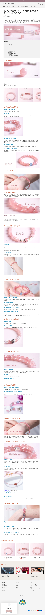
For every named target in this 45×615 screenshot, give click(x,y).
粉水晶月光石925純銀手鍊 (7, 347)
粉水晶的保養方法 (11, 54)
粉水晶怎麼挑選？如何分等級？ (13, 55)
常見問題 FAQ (4, 584)
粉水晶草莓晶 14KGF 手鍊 (7, 490)
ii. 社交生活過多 (8, 325)
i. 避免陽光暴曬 (8, 459)
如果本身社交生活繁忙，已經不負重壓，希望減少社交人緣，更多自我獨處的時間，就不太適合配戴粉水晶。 (21, 327)
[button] (4, 7)
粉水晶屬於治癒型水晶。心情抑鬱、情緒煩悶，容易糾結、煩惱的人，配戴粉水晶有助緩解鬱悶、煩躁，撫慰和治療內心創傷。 (21, 300)
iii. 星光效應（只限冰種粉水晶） (12, 532)
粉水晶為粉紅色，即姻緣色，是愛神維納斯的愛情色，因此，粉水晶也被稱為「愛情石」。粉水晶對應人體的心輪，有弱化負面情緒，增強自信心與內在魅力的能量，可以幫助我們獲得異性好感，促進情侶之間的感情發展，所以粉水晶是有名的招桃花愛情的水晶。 (21, 195)
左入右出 (6, 244)
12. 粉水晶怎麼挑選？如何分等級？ (14, 504)
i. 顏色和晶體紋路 (8, 369)
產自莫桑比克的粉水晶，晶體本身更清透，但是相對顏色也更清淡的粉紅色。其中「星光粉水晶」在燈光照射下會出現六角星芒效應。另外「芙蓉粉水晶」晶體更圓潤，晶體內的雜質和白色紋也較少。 (21, 394)
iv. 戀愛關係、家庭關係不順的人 (12, 311)
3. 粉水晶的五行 (9, 171)
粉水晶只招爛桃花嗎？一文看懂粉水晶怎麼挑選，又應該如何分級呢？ (21, 12)
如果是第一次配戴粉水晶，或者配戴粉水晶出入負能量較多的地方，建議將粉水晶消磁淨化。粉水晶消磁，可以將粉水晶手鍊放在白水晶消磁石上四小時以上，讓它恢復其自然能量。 (21, 499)
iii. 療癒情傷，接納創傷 (10, 138)
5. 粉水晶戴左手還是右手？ (12, 226)
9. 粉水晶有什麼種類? (10, 385)
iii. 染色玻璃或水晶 (9, 378)
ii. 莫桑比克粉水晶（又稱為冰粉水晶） (13, 391)
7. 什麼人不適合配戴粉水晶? (12, 319)
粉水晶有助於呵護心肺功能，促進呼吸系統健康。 (12, 111)
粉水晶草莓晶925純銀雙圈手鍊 (8, 136)
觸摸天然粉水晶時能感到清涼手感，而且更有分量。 (12, 376)
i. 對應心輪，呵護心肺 (9, 109)
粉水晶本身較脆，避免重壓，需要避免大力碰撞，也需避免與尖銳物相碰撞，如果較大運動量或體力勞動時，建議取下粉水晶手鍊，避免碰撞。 (21, 469)
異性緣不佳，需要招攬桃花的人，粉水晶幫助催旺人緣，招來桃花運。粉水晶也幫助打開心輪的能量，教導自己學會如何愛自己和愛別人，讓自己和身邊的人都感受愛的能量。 (21, 305)
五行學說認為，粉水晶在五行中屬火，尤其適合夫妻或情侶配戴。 (14, 172)
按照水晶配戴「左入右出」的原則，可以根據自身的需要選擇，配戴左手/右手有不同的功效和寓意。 (20, 245)
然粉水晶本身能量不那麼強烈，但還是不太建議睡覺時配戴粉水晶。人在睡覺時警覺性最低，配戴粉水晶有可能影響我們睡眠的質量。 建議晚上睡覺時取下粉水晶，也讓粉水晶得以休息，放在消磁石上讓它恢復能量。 (21, 437)
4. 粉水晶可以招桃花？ (11, 192)
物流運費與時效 (4, 585)
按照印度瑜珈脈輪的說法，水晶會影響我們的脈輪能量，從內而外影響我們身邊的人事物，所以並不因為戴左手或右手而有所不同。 (21, 255)
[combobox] (27, 4)
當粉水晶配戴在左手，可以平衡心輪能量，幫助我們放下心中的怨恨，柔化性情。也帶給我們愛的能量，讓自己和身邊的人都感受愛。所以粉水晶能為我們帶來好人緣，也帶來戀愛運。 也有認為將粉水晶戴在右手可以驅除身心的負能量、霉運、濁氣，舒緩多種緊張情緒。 (21, 249)
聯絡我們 (17, 587)
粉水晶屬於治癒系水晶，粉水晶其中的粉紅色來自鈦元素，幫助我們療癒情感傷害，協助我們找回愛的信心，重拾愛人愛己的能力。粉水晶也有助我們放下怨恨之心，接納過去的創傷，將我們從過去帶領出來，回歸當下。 (21, 141)
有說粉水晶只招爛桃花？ (10, 215)
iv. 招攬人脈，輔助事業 (10, 144)
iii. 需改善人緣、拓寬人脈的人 (11, 307)
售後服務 (3, 590)
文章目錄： (7, 41)
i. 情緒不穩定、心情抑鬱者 (10, 297)
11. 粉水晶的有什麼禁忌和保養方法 (14, 441)
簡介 (8, 43)
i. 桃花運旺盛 (7, 321)
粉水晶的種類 (10, 52)
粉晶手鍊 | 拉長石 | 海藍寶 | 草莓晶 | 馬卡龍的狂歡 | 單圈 (11, 414)
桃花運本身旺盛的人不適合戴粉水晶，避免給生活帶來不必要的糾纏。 (15, 323)
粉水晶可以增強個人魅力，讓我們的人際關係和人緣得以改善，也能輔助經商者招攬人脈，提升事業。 (20, 146)
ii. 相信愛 (6, 113)
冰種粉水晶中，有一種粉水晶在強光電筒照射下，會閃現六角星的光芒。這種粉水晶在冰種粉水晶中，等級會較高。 (21, 535)
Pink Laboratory (8, 16)
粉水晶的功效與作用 (11, 44)
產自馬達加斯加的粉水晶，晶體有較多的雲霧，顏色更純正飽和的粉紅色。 (16, 389)
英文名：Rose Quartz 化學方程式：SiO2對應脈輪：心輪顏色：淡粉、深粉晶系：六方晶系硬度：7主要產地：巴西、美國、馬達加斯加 (10, 82)
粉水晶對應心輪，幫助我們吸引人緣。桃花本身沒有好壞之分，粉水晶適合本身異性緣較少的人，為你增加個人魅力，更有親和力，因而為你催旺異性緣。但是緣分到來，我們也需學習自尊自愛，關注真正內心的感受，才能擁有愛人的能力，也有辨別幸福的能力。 (21, 219)
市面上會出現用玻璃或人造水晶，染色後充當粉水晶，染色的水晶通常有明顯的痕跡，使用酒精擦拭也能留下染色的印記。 (21, 380)
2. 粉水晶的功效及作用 (11, 107)
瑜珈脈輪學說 (7, 252)
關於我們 (17, 585)
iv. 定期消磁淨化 (8, 497)
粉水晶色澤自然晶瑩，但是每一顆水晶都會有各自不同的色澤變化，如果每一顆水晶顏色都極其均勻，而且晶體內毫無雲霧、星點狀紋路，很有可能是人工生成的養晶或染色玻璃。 (21, 372)
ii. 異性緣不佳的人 (8, 302)
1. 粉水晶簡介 (8, 60)
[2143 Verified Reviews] (22, 605)
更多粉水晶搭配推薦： (8, 541)
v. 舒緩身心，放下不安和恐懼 (11, 148)
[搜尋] (38, 4)
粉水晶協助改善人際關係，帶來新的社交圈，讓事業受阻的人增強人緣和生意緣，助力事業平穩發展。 (20, 309)
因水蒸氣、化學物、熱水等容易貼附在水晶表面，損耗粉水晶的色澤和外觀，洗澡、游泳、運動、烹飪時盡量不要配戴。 (21, 494)
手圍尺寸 (3, 587)
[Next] (39, 95)
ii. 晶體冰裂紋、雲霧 (9, 527)
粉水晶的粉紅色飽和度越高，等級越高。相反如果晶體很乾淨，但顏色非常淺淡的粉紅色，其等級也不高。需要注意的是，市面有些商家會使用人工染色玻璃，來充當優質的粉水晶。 (21, 524)
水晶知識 (17, 584)
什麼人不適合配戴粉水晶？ (12, 50)
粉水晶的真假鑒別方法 (11, 51)
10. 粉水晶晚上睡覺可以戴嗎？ (13, 418)
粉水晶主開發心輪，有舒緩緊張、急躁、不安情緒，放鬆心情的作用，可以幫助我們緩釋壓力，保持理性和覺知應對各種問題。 (21, 151)
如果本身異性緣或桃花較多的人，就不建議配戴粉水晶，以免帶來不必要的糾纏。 (17, 222)
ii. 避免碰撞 (7, 466)
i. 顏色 (5, 522)
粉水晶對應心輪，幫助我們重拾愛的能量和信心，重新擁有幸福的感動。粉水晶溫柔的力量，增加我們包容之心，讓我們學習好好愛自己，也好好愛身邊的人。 (21, 116)
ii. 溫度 (6, 374)
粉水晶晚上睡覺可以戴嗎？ (12, 53)
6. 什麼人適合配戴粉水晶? (12, 279)
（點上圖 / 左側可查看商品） (14, 490)
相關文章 (3, 565)
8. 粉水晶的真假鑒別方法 (11, 351)
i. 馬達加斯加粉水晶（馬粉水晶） (12, 387)
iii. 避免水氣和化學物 (9, 492)
